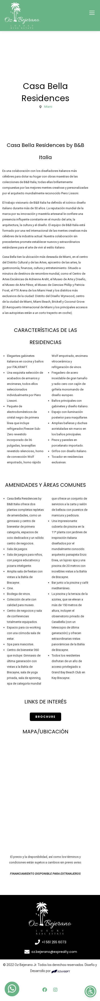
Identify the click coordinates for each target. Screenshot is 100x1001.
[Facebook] (44, 990)
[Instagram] (55, 990)
